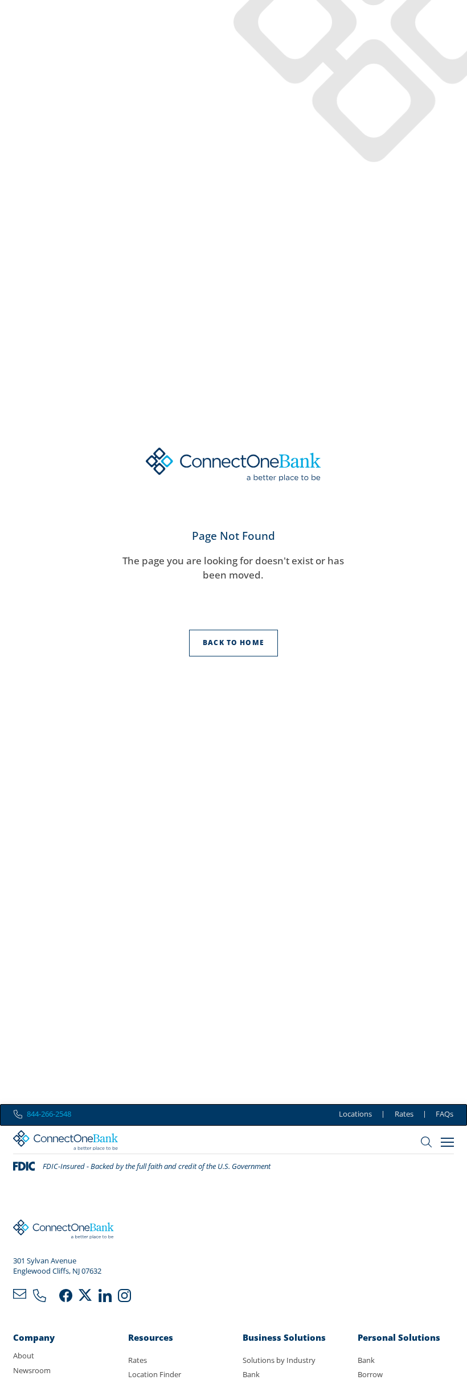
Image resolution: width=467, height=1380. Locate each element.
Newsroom (32, 1370)
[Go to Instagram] (124, 1297)
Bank (251, 1374)
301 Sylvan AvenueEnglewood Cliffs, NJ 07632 (57, 1265)
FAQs (444, 1114)
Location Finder (154, 1374)
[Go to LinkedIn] (105, 1297)
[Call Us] (39, 1297)
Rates (404, 1114)
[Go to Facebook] (65, 1297)
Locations (355, 1114)
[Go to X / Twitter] (85, 1297)
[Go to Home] (65, 1142)
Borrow (370, 1374)
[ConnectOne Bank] (63, 1231)
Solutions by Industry (279, 1360)
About (23, 1355)
